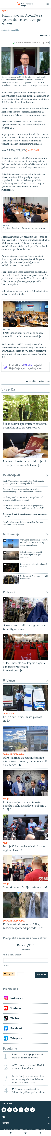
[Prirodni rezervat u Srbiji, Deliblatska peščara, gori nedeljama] (11, 555)
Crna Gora (8, 714)
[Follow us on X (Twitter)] (9, 1109)
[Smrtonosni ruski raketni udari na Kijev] (11, 567)
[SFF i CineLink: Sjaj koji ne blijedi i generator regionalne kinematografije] (25, 647)
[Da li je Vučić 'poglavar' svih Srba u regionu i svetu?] (25, 827)
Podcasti (9, 592)
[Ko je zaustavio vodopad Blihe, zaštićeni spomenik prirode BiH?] (25, 905)
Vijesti (4, 11)
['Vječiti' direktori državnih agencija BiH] (25, 210)
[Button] (45, 35)
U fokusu (9, 680)
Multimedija (11, 534)
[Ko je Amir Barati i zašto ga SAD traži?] (25, 698)
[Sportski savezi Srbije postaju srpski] (25, 868)
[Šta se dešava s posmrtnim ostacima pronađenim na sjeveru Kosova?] (25, 408)
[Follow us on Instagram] (21, 1109)
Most (6, 843)
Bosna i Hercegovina (14, 754)
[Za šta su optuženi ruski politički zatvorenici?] (11, 579)
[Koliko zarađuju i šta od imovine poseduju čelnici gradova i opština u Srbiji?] (25, 783)
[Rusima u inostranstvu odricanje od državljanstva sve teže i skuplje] (25, 445)
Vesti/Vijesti (11, 475)
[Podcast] (25, 1133)
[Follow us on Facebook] (3, 1109)
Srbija (6, 799)
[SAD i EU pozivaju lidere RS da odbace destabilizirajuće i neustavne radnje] (25, 314)
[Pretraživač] (40, 1133)
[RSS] (26, 1109)
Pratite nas (42, 975)
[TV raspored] (32, 1109)
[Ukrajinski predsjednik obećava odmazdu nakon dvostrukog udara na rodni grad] (11, 543)
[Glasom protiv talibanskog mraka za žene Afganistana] (25, 609)
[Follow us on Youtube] (15, 1109)
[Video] (11, 1133)
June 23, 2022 (32, 150)
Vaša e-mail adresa (12, 955)
